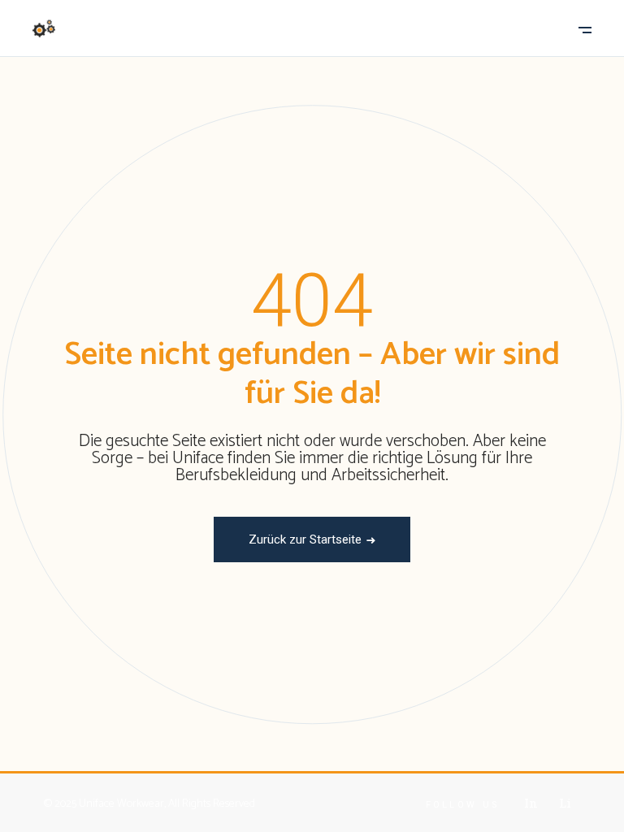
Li (565, 803)
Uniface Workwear (121, 804)
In (531, 803)
